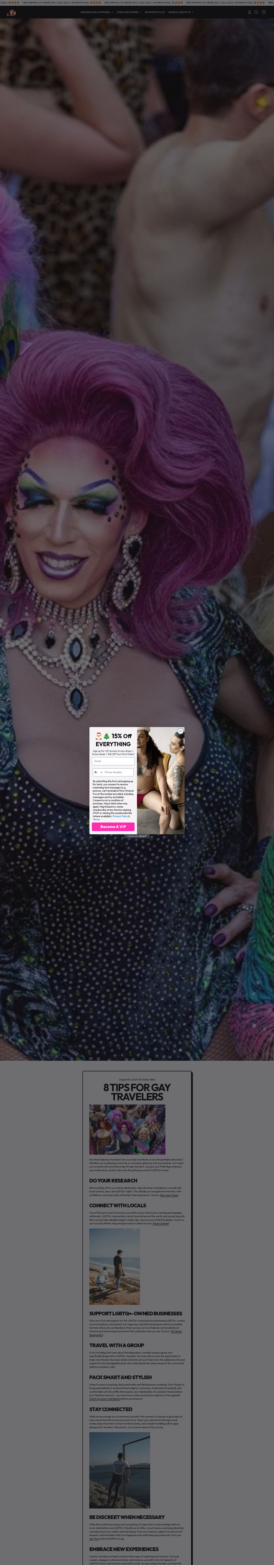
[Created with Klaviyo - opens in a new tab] (137, 836)
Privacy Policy (120, 816)
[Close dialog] (180, 731)
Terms (96, 819)
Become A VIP (113, 826)
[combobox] (98, 772)
